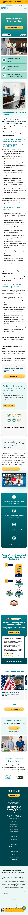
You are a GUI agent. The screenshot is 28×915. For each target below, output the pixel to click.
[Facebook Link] (11, 791)
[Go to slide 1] (6, 661)
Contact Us (14, 861)
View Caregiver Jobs (14, 731)
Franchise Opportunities (14, 857)
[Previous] (11, 781)
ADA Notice (14, 901)
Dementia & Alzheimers (14, 831)
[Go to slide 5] (13, 661)
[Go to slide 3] (9, 661)
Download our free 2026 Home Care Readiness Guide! (12, 2)
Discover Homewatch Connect (10, 469)
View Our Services (8, 405)
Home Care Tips (14, 842)
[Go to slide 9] (20, 661)
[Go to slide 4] (11, 661)
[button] (13, 913)
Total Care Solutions (14, 826)
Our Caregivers (14, 839)
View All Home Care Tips (14, 709)
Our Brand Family (14, 859)
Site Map (14, 899)
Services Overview (14, 824)
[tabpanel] (8, 777)
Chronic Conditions (14, 829)
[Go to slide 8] (18, 661)
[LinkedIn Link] (16, 791)
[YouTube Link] (14, 791)
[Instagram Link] (19, 791)
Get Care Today (14, 376)
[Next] (16, 781)
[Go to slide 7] (16, 661)
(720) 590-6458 (23, 5)
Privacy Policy (14, 905)
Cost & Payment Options (14, 846)
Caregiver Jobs (23, 35)
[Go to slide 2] (7, 661)
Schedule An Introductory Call (14, 27)
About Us (14, 854)
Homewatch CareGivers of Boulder (16, 121)
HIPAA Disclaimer (14, 903)
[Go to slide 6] (14, 661)
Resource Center (14, 844)
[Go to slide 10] (21, 661)
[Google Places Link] (9, 791)
